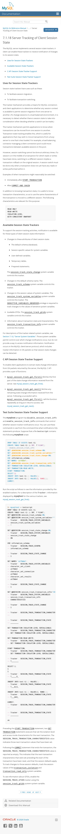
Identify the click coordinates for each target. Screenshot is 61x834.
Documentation (11, 14)
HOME (29, 792)
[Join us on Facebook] (5, 827)
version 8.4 (49, 30)
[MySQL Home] (8, 6)
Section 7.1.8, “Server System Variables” (19, 336)
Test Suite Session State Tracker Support (24, 77)
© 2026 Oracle (23, 819)
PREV (23, 792)
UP (33, 792)
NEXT (37, 792)
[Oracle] (9, 819)
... (29, 28)
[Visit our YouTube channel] (21, 827)
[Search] (46, 21)
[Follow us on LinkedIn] (15, 827)
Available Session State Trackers (20, 66)
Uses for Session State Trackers (20, 60)
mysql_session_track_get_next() (20, 406)
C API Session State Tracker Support (22, 71)
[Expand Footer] (56, 820)
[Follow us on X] (10, 827)
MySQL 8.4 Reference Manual (14, 28)
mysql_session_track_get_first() (30, 383)
